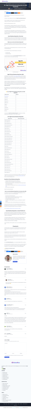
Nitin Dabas (12, 8)
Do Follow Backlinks (5, 389)
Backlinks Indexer (5, 384)
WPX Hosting (20, 407)
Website (21, 353)
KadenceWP (13, 407)
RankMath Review (5, 372)
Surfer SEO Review (5, 373)
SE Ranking (4, 390)
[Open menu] (28, 1)
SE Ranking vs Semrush (6, 378)
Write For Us (15, 405)
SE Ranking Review (5, 379)
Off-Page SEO (9, 3)
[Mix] (0, 206)
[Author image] (9, 8)
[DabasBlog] (15, 362)
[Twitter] (0, 203)
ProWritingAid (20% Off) (6, 395)
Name (6, 353)
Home (6, 3)
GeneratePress (4, 396)
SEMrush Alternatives (5, 383)
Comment (6, 343)
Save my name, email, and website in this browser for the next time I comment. (14, 355)
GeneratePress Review (5, 374)
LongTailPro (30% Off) (5, 397)
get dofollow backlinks (21, 175)
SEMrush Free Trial (5, 394)
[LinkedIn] (0, 204)
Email (13, 353)
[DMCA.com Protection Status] (15, 368)
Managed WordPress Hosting (6, 385)
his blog (23, 258)
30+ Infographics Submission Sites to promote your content (12, 208)
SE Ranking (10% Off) (5, 401)
